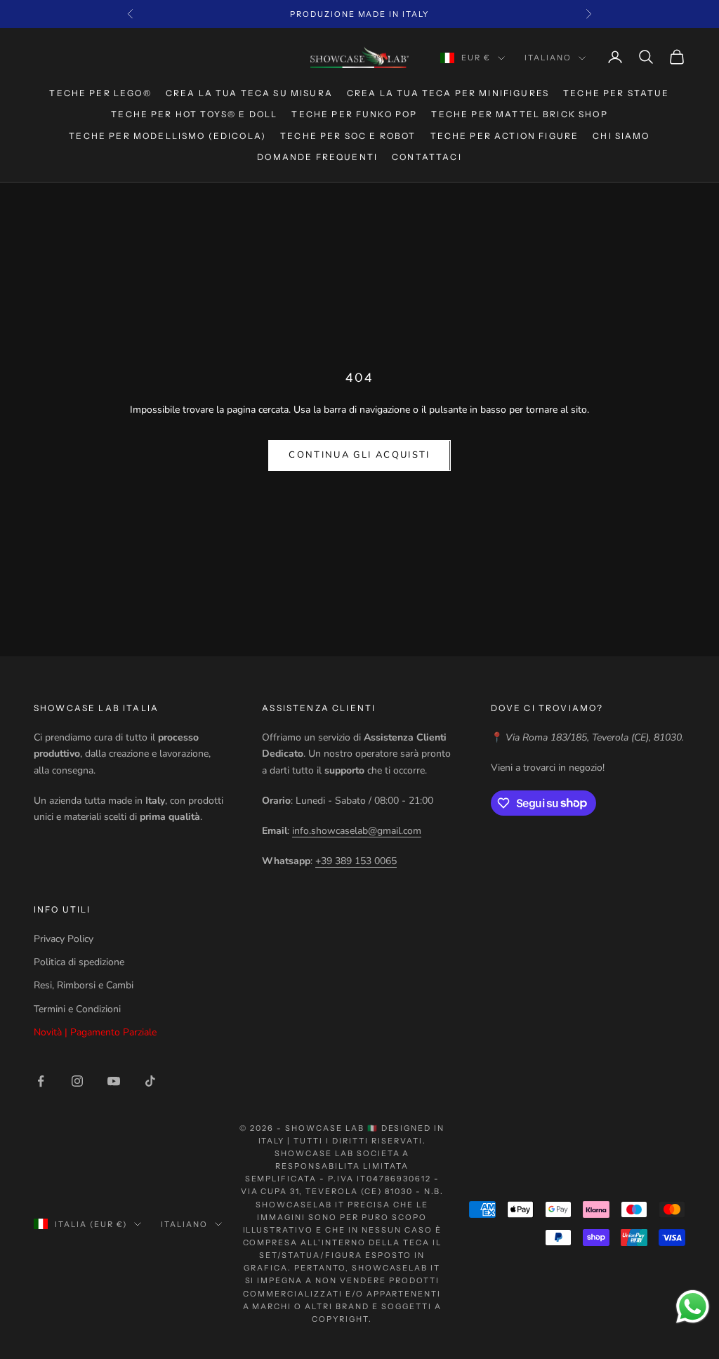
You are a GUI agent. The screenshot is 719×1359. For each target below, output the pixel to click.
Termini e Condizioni (77, 1009)
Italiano (548, 57)
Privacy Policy (63, 939)
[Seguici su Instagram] (77, 1081)
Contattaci (427, 157)
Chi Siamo (621, 136)
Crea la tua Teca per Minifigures (448, 93)
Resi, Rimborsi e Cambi (83, 985)
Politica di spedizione (79, 962)
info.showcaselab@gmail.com (356, 830)
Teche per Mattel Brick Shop (519, 114)
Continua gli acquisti (359, 455)
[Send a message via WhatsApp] (692, 1306)
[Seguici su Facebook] (41, 1081)
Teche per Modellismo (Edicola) (167, 136)
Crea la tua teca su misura (249, 93)
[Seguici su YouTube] (114, 1081)
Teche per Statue (616, 93)
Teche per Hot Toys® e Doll (194, 114)
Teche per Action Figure (504, 136)
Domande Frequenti (317, 157)
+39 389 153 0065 (356, 861)
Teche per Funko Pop (354, 114)
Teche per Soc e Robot (348, 136)
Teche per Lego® (100, 93)
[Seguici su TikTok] (150, 1081)
